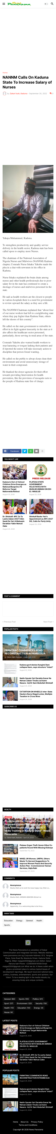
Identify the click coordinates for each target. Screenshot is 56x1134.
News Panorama (36, 1129)
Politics (38, 999)
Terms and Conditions (28, 1125)
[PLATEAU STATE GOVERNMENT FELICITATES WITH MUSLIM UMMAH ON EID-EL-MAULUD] (41, 471)
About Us (24, 1122)
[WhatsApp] (30, 451)
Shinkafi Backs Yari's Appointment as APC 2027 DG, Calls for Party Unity (41, 518)
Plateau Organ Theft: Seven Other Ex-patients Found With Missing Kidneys (36, 846)
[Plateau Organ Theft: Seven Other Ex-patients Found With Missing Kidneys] (10, 849)
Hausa (8, 1012)
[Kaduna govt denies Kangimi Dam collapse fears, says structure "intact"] (10, 669)
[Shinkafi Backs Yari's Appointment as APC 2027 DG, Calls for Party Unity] (41, 506)
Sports (7, 925)
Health (39, 920)
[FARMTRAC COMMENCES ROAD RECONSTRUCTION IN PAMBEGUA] (10, 1079)
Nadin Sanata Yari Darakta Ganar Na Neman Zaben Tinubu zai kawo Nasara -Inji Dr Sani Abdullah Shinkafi (36, 680)
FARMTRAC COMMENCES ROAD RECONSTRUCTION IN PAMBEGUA (35, 1076)
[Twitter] (24, 451)
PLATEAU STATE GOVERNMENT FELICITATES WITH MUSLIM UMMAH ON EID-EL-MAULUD (40, 487)
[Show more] (42, 451)
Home (5, 73)
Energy (19, 920)
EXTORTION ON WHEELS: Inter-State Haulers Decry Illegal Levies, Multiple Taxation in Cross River (36, 694)
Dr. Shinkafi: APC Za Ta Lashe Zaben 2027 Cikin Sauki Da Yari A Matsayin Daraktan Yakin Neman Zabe (13, 521)
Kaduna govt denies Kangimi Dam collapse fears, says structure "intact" (36, 666)
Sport (8, 1003)
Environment (24, 1003)
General (29, 920)
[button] (3, 4)
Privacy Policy (37, 1122)
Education (8, 920)
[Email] (36, 451)
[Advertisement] (28, 40)
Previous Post (10, 622)
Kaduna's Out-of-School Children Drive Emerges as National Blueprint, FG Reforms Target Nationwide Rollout (14, 487)
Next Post (47, 622)
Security (41, 1003)
